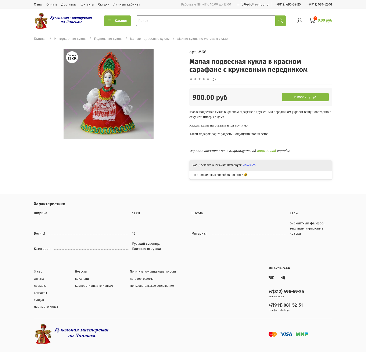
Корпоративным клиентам (94, 286)
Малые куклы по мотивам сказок (203, 39)
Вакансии (82, 279)
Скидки (104, 4)
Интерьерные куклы (70, 39)
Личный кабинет (126, 4)
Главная (40, 39)
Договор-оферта (142, 279)
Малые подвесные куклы (150, 39)
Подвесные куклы (108, 39)
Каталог (121, 21)
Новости (81, 271)
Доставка (68, 4)
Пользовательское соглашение (152, 286)
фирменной (266, 151)
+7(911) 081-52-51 (319, 4)
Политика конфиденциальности (153, 271)
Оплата (52, 4)
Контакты (87, 4)
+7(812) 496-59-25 (288, 4)
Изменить (249, 165)
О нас (38, 4)
